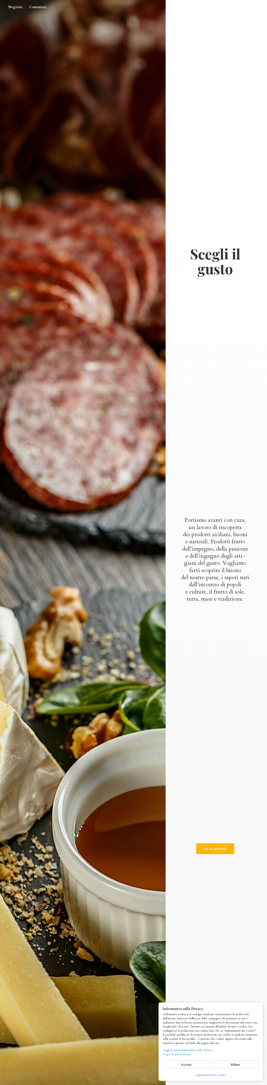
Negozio (15, 7)
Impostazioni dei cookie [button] (210, 1075)
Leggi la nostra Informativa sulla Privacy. (188, 1050)
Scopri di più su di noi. (177, 1054)
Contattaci (37, 7)
